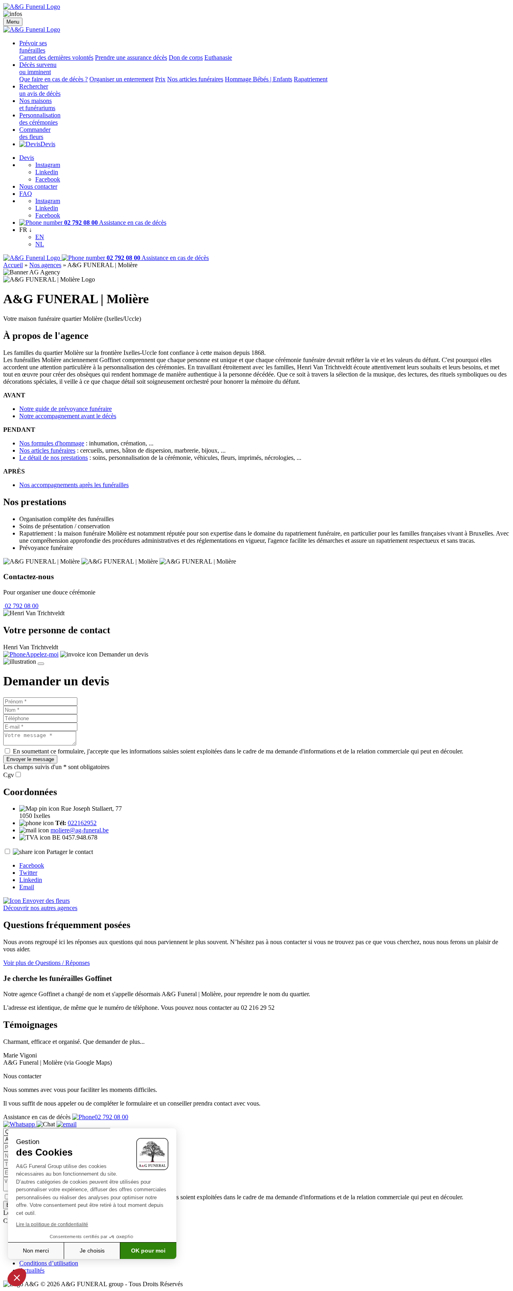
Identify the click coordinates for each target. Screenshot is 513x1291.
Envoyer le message (30, 759)
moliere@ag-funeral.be (79, 830)
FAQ (25, 193)
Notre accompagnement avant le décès (67, 416)
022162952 (82, 823)
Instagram (47, 164)
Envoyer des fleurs (45, 900)
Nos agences (45, 265)
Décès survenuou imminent (38, 68)
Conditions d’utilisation (48, 1263)
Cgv (8, 774)
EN (39, 237)
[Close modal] (41, 664)
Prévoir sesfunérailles (33, 47)
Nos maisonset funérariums (37, 104)
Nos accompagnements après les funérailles (74, 484)
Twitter (28, 872)
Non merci (36, 1250)
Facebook (47, 179)
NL (39, 244)
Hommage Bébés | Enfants (258, 79)
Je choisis (92, 1250)
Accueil (13, 265)
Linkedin (46, 172)
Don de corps (186, 57)
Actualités (31, 1270)
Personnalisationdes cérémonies (40, 119)
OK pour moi (148, 1250)
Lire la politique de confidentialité (52, 1224)
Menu (12, 22)
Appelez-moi (42, 654)
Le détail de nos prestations (53, 457)
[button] (16, 1277)
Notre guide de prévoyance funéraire (65, 408)
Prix (160, 79)
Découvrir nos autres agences (40, 907)
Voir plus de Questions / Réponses (46, 962)
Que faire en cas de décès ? (53, 79)
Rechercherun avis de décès (40, 90)
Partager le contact (69, 851)
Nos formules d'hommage (51, 443)
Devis (47, 144)
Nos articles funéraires (195, 79)
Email (26, 887)
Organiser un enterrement (121, 79)
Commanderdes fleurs (34, 133)
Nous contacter (38, 186)
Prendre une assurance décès (131, 57)
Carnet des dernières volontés (56, 57)
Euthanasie (218, 57)
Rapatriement (310, 79)
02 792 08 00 (20, 605)
